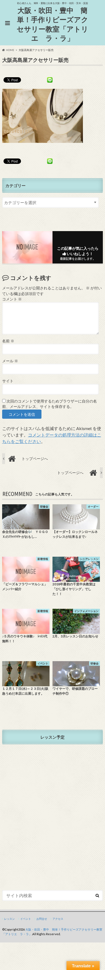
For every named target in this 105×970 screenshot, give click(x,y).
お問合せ (41, 918)
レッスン (9, 918)
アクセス (57, 918)
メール (10, 361)
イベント (25, 918)
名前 (8, 341)
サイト (7, 381)
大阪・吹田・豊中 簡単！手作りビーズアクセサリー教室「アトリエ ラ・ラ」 (52, 24)
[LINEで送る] (49, 79)
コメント (12, 299)
